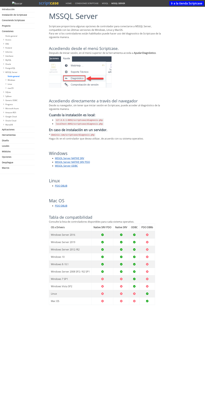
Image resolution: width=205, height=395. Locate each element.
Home (69, 3)
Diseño (5, 140)
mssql (105, 3)
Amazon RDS (10, 112)
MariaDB (9, 124)
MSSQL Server (11, 72)
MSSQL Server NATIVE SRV (69, 158)
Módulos (6, 151)
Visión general (11, 36)
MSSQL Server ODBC (66, 165)
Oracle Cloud (10, 120)
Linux (10, 84)
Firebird (8, 48)
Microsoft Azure (12, 108)
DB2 (7, 44)
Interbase (9, 56)
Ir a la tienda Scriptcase (186, 3)
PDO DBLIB (61, 185)
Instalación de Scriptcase (14, 14)
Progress (9, 104)
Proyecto (6, 25)
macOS (11, 88)
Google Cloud (11, 116)
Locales (5, 145)
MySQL (8, 60)
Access (8, 39)
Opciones (6, 156)
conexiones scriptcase (86, 3)
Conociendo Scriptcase (13, 20)
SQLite (8, 92)
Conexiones (8, 31)
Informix (8, 52)
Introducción (8, 9)
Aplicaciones (8, 129)
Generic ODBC (11, 100)
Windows (11, 80)
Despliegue (7, 162)
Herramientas (9, 134)
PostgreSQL (10, 68)
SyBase (8, 96)
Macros (5, 167)
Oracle (8, 64)
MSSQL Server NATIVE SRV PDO (72, 162)
